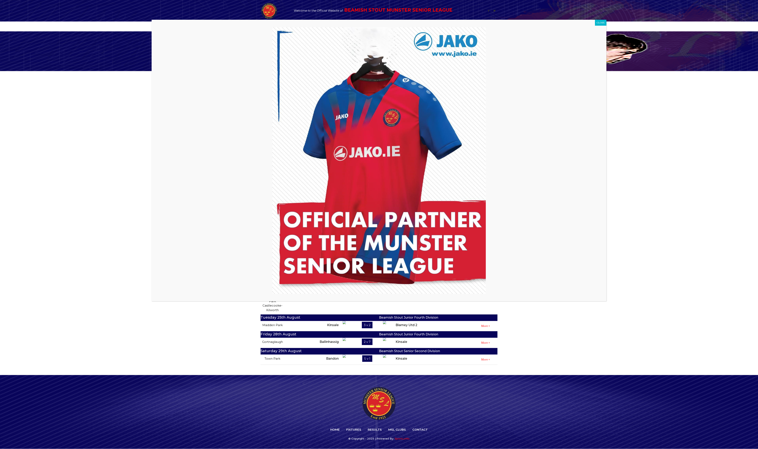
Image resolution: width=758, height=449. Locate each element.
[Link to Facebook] (489, 11)
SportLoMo (402, 438)
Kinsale (333, 325)
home (335, 429)
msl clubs (397, 429)
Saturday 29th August (281, 351)
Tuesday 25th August (280, 317)
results (375, 429)
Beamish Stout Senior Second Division (409, 351)
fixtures (353, 429)
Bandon (332, 358)
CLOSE (601, 22)
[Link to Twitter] (494, 11)
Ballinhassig (329, 342)
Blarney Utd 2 (406, 325)
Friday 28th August (278, 334)
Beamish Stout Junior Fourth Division (408, 317)
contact (420, 429)
